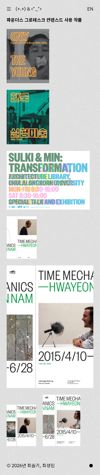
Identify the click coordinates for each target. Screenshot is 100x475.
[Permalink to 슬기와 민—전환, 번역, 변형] (48, 180)
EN (90, 9)
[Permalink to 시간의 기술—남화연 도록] (22, 237)
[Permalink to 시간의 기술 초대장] (21, 425)
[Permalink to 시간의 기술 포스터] (50, 326)
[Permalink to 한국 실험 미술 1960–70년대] (28, 117)
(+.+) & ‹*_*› (29, 9)
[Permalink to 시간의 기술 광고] (61, 420)
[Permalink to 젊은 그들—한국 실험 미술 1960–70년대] (28, 56)
